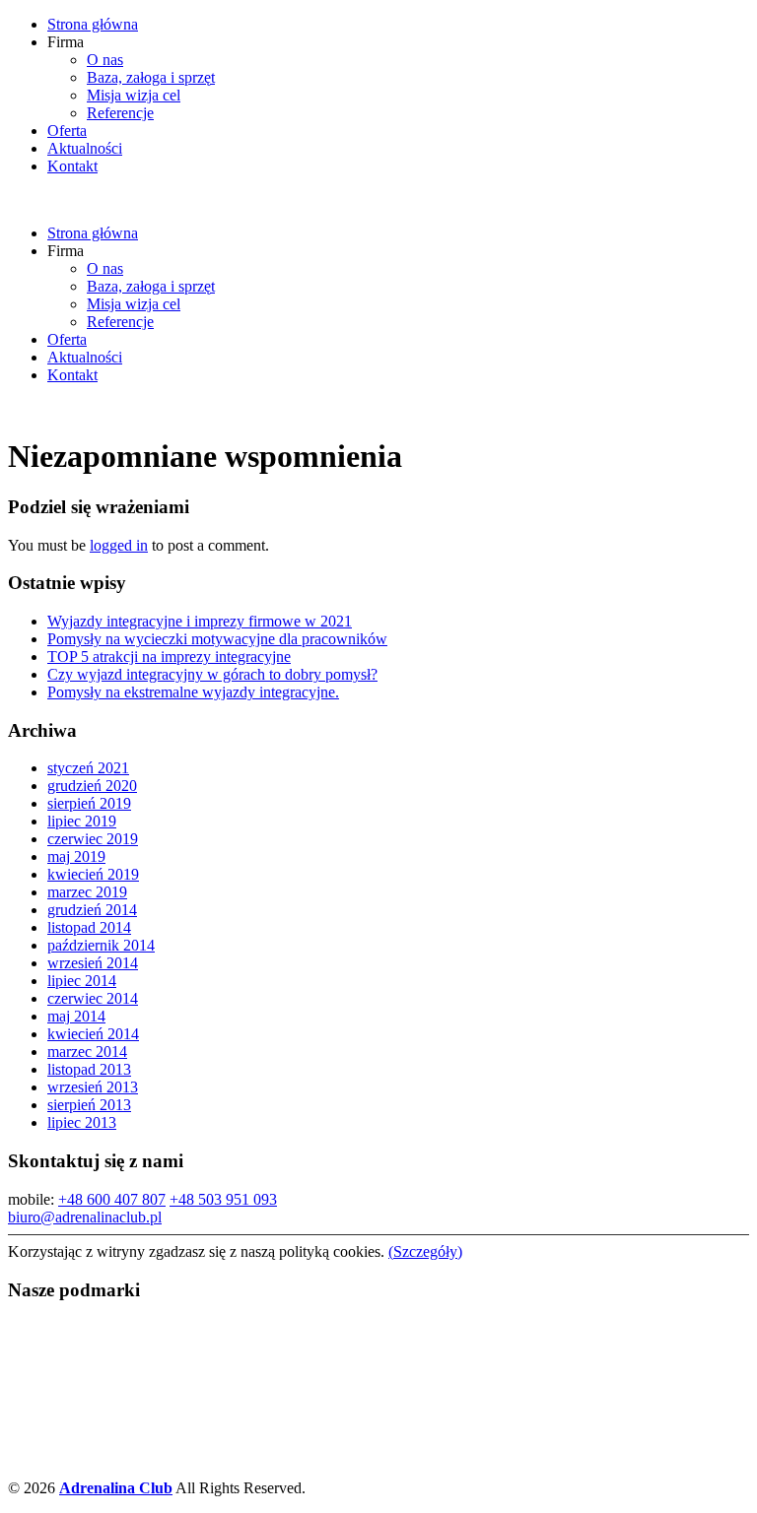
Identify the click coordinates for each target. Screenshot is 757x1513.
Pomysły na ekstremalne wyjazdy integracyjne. (193, 692)
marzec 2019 (87, 892)
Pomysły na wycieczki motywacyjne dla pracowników (217, 638)
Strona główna (92, 24)
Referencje (120, 112)
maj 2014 (76, 1016)
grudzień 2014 (92, 909)
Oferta (67, 130)
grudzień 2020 (92, 785)
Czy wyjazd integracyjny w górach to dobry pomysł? (212, 674)
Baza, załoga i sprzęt (151, 77)
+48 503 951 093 (223, 1199)
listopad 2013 (89, 1069)
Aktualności (84, 148)
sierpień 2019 (89, 803)
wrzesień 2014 (92, 962)
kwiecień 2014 (93, 1033)
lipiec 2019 (81, 821)
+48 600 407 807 (112, 1199)
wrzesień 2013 (92, 1087)
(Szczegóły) (425, 1251)
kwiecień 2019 (93, 874)
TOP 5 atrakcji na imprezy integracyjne (169, 656)
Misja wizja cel (133, 95)
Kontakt (72, 166)
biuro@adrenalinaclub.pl (85, 1217)
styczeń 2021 (88, 767)
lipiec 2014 (81, 980)
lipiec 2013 (81, 1122)
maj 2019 (76, 856)
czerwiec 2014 (92, 998)
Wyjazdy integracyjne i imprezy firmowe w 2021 (199, 621)
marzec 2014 (87, 1051)
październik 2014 (101, 945)
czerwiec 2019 (92, 838)
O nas (105, 59)
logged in (119, 545)
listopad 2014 (89, 927)
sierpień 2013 (89, 1104)
